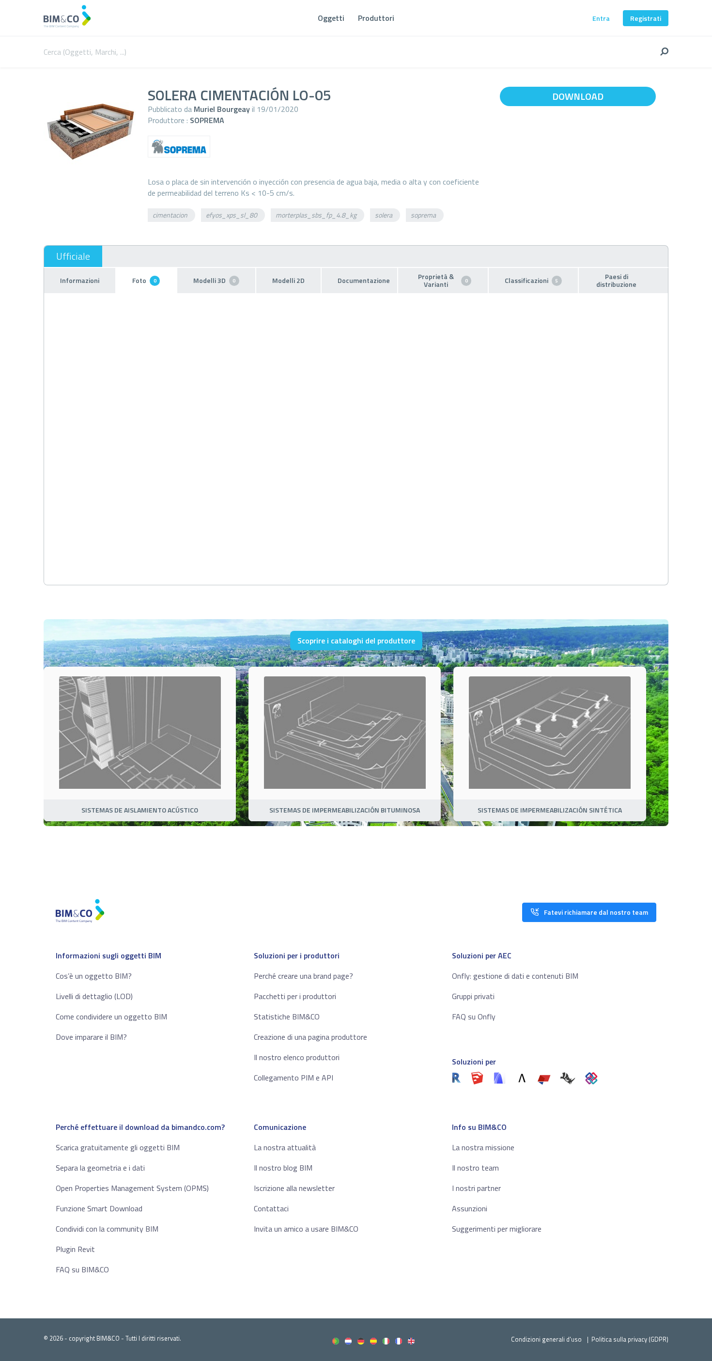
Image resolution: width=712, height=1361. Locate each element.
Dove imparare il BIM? (91, 1037)
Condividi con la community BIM (107, 1229)
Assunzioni (469, 1208)
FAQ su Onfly (473, 1016)
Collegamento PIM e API (293, 1077)
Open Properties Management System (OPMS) (132, 1188)
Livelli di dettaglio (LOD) (94, 996)
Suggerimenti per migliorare (497, 1229)
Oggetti (331, 18)
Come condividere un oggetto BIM (111, 1016)
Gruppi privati (473, 996)
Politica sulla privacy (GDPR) (629, 1339)
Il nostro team (475, 1167)
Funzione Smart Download (99, 1208)
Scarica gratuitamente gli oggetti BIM (118, 1147)
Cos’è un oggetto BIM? (94, 976)
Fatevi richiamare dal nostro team (596, 912)
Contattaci (271, 1208)
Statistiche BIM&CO (287, 1016)
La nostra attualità (285, 1147)
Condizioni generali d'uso (546, 1339)
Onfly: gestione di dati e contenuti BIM (515, 976)
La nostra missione (483, 1147)
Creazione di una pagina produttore (310, 1037)
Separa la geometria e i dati (100, 1167)
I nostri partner (476, 1188)
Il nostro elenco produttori (297, 1057)
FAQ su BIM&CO (82, 1269)
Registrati (645, 18)
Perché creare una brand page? (303, 976)
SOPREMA (207, 120)
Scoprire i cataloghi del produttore (356, 640)
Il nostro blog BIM (283, 1167)
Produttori (376, 18)
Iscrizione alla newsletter (294, 1188)
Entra (601, 18)
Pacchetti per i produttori (295, 996)
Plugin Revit (75, 1249)
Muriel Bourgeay (222, 109)
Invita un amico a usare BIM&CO (306, 1229)
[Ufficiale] (73, 256)
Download (578, 96)
